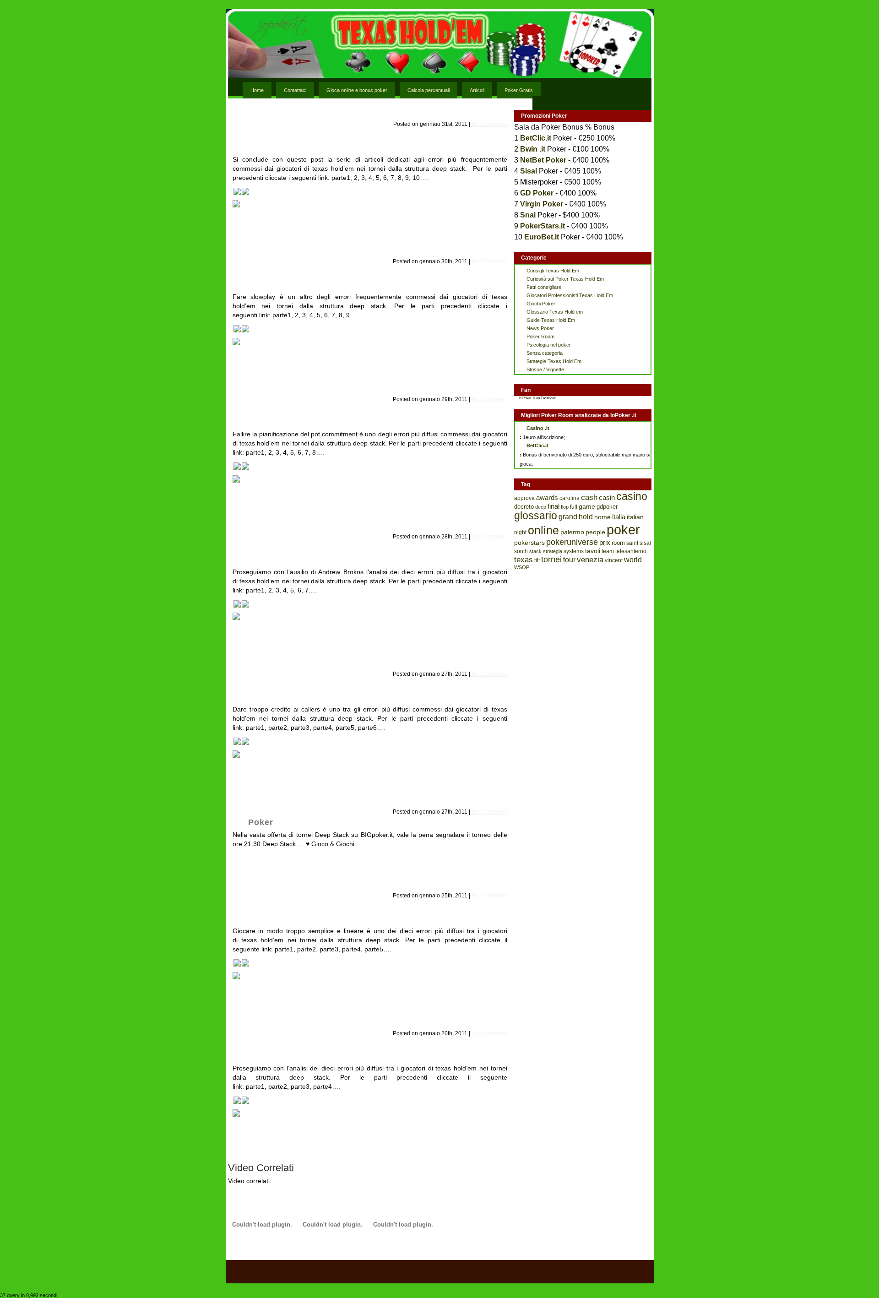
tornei (551, 559)
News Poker (540, 328)
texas (523, 559)
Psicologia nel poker (548, 345)
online (543, 530)
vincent (614, 560)
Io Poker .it (527, 398)
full (573, 507)
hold (586, 516)
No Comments (489, 124)
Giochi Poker (540, 303)
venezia (590, 559)
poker (623, 529)
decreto (524, 506)
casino (631, 496)
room (618, 543)
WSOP (521, 567)
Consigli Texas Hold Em (552, 270)
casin (607, 497)
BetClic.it (535, 138)
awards (547, 497)
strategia (552, 551)
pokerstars (529, 542)
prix (604, 542)
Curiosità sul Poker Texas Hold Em (565, 279)
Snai (528, 215)
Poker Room (540, 336)
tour (569, 560)
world (633, 560)
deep (540, 507)
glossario (535, 515)
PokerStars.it (542, 226)
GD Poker (536, 193)
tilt (537, 560)
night (520, 532)
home (602, 517)
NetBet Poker (543, 160)
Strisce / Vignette (545, 369)
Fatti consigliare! (544, 287)
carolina (569, 498)
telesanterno (630, 551)
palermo (572, 532)
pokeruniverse (572, 542)
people (595, 532)
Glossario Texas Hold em (554, 312)
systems (574, 551)
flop (565, 507)
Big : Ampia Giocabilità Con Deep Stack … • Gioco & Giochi (366, 822)
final (553, 506)
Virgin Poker (541, 204)
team (608, 551)
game (587, 506)
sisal (645, 543)
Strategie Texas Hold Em (553, 361)
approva (524, 498)
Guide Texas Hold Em (550, 320)
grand (568, 517)
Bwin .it (532, 149)
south (521, 551)
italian (635, 517)
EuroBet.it (541, 237)
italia (618, 517)
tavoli (592, 550)
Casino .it (537, 428)
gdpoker (607, 507)
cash (589, 497)
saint (632, 543)
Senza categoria (544, 353)
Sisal (528, 171)
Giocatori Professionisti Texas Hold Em (569, 295)
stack (535, 551)
